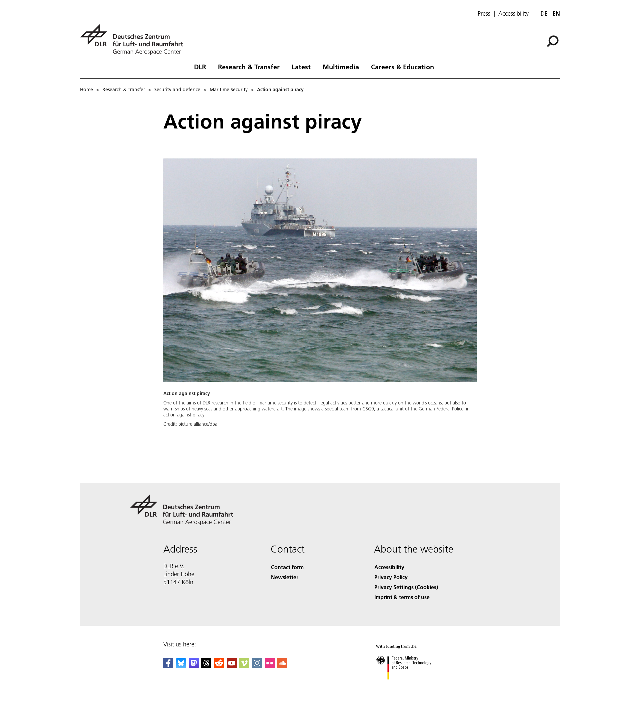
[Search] (553, 40)
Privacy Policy (391, 577)
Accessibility (513, 13)
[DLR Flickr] (270, 666)
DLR (200, 66)
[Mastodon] (194, 666)
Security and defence (177, 89)
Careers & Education (402, 66)
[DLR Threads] (206, 666)
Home (86, 89)
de (544, 13)
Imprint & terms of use (402, 596)
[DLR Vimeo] (244, 666)
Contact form (287, 567)
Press (484, 13)
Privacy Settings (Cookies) (406, 587)
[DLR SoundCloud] (282, 666)
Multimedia (341, 66)
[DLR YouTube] (232, 666)
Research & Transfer (249, 66)
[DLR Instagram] (257, 666)
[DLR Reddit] (219, 666)
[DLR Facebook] (168, 666)
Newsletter (284, 577)
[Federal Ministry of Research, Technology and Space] (412, 686)
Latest (301, 66)
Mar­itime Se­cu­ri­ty (229, 89)
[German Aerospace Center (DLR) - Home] (134, 39)
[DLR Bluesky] (181, 666)
